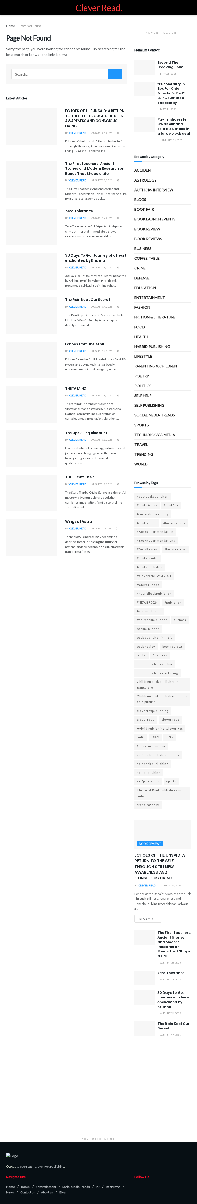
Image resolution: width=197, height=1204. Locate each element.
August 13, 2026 (101, 351)
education (145, 288)
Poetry (141, 376)
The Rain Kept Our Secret (87, 299)
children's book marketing (157, 673)
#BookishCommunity (153, 514)
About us (47, 1192)
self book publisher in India (158, 755)
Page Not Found (31, 26)
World (141, 464)
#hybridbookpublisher (154, 593)
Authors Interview (153, 190)
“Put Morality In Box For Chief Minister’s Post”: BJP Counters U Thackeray (171, 93)
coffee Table (147, 258)
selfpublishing (148, 781)
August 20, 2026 (101, 180)
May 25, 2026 (168, 73)
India (141, 737)
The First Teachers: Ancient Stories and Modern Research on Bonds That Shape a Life (94, 168)
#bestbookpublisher (152, 496)
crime (140, 268)
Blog (62, 1192)
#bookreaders (174, 523)
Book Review (147, 229)
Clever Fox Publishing (49, 1166)
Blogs (140, 199)
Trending (143, 454)
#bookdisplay (147, 505)
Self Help (143, 395)
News (10, 1192)
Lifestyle (143, 356)
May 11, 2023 (168, 109)
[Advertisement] (98, 1099)
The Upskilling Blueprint (86, 432)
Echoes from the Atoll (84, 344)
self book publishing (152, 763)
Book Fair (144, 209)
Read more (147, 918)
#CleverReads (148, 584)
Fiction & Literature (154, 317)
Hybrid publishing (152, 346)
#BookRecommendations (156, 540)
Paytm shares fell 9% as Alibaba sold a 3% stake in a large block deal (173, 126)
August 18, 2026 (101, 267)
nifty (169, 737)
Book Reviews (148, 239)
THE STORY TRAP (79, 477)
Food (139, 327)
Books (25, 1187)
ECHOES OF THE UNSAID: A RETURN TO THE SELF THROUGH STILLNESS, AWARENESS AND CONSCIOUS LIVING (94, 118)
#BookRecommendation (155, 531)
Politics (142, 386)
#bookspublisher (150, 567)
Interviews (113, 1187)
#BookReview (147, 549)
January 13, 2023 (171, 140)
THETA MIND (75, 388)
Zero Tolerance (79, 211)
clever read (170, 719)
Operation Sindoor (151, 746)
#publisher (172, 602)
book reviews (172, 646)
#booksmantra (148, 558)
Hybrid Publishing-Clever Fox (160, 728)
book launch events (154, 219)
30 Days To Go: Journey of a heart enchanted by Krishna (95, 258)
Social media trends (154, 415)
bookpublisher (148, 628)
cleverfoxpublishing (153, 711)
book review (146, 646)
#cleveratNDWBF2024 (154, 575)
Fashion (142, 307)
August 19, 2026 (101, 217)
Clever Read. (98, 7)
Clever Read (77, 132)
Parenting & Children (155, 366)
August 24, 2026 (101, 132)
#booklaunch (147, 523)
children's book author (155, 664)
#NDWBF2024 (147, 602)
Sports (141, 425)
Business (142, 248)
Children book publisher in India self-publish (162, 699)
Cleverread (25, 1166)
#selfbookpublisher (152, 619)
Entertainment (149, 297)
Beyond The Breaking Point (170, 64)
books (141, 655)
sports (171, 781)
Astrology (145, 180)
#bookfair (171, 505)
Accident (143, 170)
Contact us (27, 1192)
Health (141, 337)
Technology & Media (154, 435)
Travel (141, 444)
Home (10, 26)
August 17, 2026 (101, 306)
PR (98, 1187)
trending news (148, 804)
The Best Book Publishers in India (159, 792)
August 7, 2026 (101, 528)
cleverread (146, 719)
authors (180, 619)
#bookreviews (175, 549)
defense (142, 278)
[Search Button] (115, 74)
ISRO (155, 737)
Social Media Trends (76, 1187)
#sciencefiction (149, 611)
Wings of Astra (78, 521)
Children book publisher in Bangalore (158, 684)
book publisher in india (155, 637)
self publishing (149, 405)
